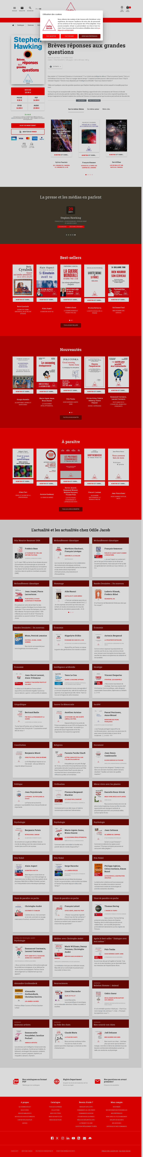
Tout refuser (69, 36)
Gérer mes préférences (89, 36)
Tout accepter (51, 36)
